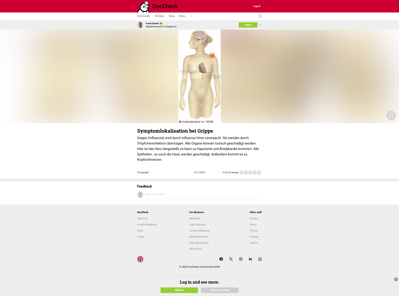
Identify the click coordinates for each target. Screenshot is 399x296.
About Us (142, 218)
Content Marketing (199, 230)
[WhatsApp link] (260, 259)
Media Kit (194, 218)
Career (140, 236)
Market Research (198, 236)
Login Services (197, 224)
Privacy (254, 230)
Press (140, 230)
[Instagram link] (241, 259)
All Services (195, 248)
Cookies (254, 236)
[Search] (259, 16)
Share (248, 24)
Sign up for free (219, 290)
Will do (179, 290)
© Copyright (143, 172)
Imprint (253, 242)
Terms (253, 224)
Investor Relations (147, 224)
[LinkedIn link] (250, 259)
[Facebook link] (221, 259)
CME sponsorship (199, 242)
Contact (254, 218)
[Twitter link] (231, 259)
